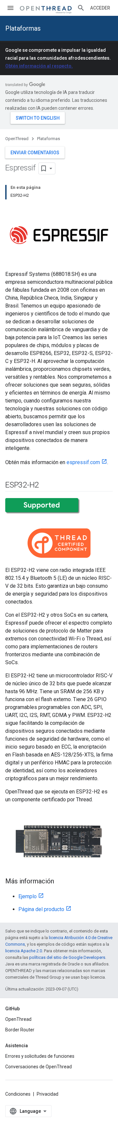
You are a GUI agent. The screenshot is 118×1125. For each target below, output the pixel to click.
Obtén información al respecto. (39, 66)
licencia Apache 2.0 (23, 950)
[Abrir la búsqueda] (81, 8)
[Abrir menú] (10, 8)
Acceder (100, 8)
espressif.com (83, 462)
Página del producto (41, 909)
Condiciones (17, 1094)
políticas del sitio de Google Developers (67, 957)
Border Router (19, 1029)
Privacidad (47, 1094)
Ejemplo (27, 896)
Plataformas (23, 28)
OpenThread (17, 138)
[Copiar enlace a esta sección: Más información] (60, 882)
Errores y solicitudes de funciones (39, 1056)
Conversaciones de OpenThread (38, 1066)
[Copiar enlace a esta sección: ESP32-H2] (45, 485)
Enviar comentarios (34, 152)
